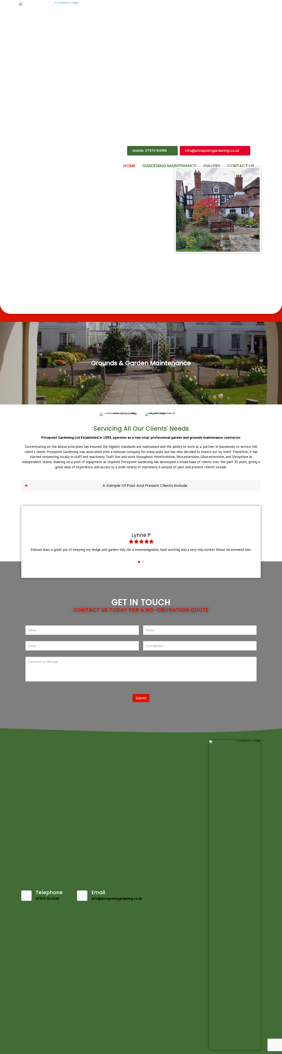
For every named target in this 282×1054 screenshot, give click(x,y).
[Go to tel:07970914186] (45, 896)
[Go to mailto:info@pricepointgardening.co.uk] (112, 896)
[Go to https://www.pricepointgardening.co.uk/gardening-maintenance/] (141, 363)
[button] (141, 485)
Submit (141, 698)
